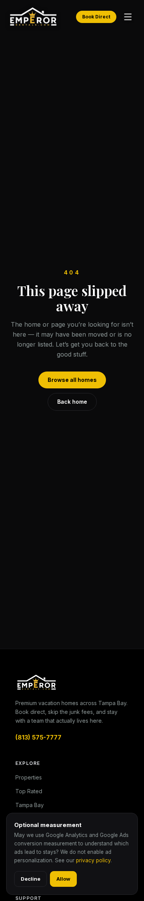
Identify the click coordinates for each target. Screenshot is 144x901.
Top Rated (28, 791)
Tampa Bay (29, 805)
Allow (63, 879)
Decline (30, 879)
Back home (72, 401)
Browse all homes (72, 380)
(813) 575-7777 (38, 737)
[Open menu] (127, 16)
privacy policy (93, 860)
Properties (28, 777)
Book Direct (96, 17)
